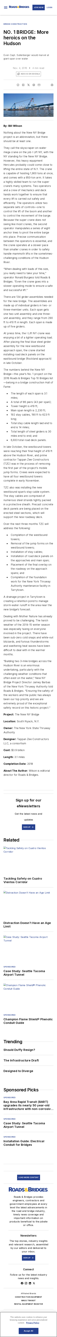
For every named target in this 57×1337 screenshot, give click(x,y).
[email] (39, 84)
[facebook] (18, 84)
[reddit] (33, 84)
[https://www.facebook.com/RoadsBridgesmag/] (22, 1283)
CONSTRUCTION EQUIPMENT (28, 1297)
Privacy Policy (32, 1323)
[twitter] (28, 84)
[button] (6, 7)
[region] (28, 1324)
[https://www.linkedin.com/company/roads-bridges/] (29, 1283)
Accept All (28, 1331)
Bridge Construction (15, 24)
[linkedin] (23, 84)
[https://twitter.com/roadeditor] (33, 1283)
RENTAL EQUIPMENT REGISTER (28, 1304)
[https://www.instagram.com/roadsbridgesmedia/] (26, 1283)
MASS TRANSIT (28, 1300)
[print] (52, 84)
